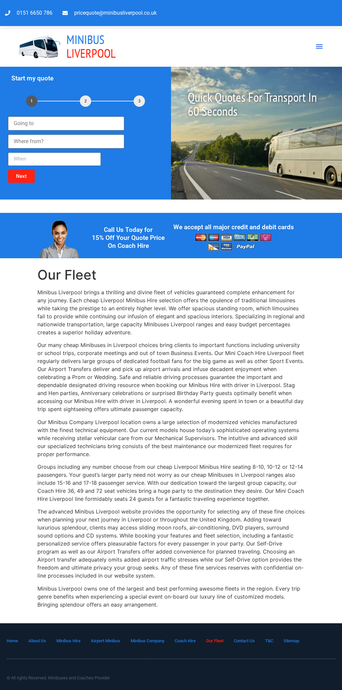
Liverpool (91, 46)
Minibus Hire (68, 640)
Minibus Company (147, 640)
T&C (269, 640)
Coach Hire (185, 640)
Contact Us (244, 640)
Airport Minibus (105, 640)
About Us (37, 640)
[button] (319, 46)
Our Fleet (214, 640)
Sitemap (291, 640)
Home (12, 640)
